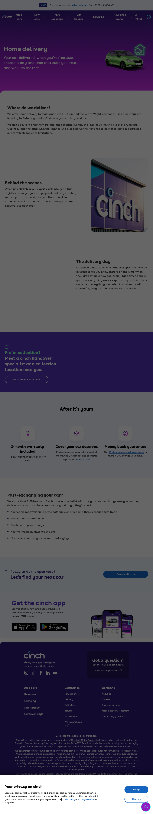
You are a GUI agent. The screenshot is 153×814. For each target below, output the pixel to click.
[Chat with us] (146, 807)
